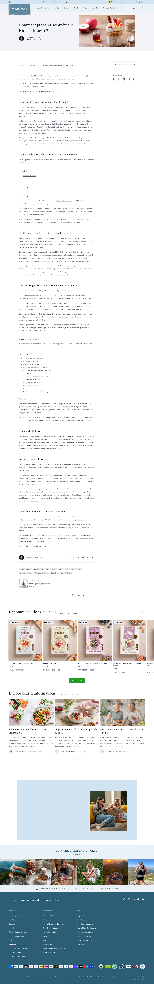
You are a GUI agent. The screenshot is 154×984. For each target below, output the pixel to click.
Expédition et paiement (86, 928)
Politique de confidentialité (85, 977)
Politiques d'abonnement (87, 924)
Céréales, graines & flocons (19, 948)
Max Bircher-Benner (69, 107)
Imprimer (81, 916)
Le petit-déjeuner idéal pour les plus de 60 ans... (76, 731)
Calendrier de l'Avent (17, 956)
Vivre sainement (25, 573)
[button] (43, 8)
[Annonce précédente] (9, 2)
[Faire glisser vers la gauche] (138, 612)
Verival (28, 977)
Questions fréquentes (51, 928)
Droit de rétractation (85, 932)
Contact (80, 944)
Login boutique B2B (51, 952)
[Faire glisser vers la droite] (142, 612)
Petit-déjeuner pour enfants (20, 936)
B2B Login (139, 2)
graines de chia (53, 241)
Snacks (11, 940)
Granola (12, 924)
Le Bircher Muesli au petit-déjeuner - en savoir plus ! (39, 91)
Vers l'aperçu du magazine (70, 694)
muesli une (68, 124)
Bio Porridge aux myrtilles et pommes (93, 663)
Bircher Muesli (34, 76)
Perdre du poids (25, 569)
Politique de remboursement (67, 977)
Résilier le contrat (84, 936)
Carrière (46, 940)
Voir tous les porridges (69, 613)
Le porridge (23, 464)
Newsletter (47, 944)
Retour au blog (78, 595)
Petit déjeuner (51, 569)
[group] (13, 872)
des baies (28, 275)
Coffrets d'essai (15, 952)
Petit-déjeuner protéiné (18, 932)
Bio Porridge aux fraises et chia (20, 663)
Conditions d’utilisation (102, 977)
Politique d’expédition (117, 977)
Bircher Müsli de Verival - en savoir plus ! (35, 546)
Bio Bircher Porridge (51, 663)
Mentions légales (140, 977)
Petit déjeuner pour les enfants (70, 569)
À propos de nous (50, 916)
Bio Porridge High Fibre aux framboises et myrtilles (129, 664)
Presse (45, 936)
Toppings (12, 944)
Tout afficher (77, 680)
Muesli (11, 928)
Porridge (12, 920)
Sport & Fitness (65, 573)
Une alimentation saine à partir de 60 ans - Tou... (122, 731)
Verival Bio (22, 66)
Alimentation (33, 66)
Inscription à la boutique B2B (54, 948)
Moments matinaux (41, 573)
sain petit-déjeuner (29, 535)
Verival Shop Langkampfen (53, 924)
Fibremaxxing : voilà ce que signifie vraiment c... (28, 731)
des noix (60, 275)
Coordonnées (129, 977)
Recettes (54, 573)
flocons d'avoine (29, 176)
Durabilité (47, 920)
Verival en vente (49, 932)
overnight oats (52, 298)
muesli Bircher (57, 121)
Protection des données (86, 940)
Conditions (81, 920)
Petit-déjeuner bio (16, 916)
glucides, (45, 520)
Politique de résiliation (138, 979)
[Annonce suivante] (95, 2)
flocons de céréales (64, 201)
